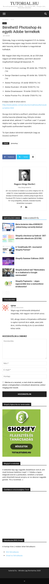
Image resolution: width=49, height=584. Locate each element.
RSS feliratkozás (12, 552)
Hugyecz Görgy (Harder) (24, 184)
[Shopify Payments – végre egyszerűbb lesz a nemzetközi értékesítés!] (8, 284)
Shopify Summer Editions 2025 (29, 258)
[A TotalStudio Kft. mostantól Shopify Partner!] (8, 250)
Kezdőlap (5, 19)
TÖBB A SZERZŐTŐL (31, 218)
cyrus (13, 305)
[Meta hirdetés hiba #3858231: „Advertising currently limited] (8, 227)
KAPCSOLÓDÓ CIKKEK (12, 218)
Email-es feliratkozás (14, 555)
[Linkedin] (27, 207)
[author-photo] (24, 181)
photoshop (14, 143)
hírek (12, 19)
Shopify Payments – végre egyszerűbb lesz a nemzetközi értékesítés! (29, 284)
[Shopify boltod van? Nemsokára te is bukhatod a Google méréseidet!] (8, 272)
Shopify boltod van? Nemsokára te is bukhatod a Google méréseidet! (30, 272)
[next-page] (7, 292)
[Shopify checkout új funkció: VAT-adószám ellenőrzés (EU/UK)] (8, 238)
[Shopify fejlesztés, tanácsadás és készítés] (21, 456)
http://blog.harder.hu (24, 187)
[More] (32, 157)
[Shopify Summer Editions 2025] (8, 261)
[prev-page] (3, 292)
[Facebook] (22, 207)
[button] (4, 14)
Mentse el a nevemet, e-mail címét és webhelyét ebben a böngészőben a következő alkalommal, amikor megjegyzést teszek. (23, 385)
